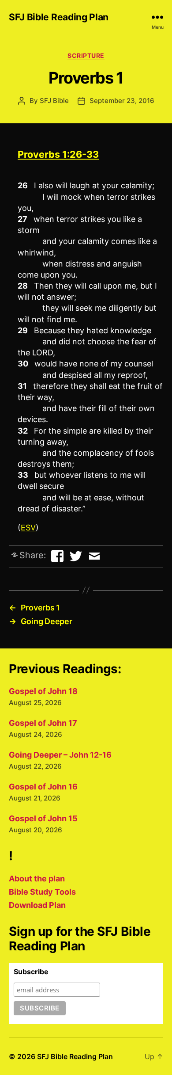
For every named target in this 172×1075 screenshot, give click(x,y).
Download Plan (37, 905)
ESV (28, 527)
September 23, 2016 (122, 100)
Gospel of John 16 (43, 786)
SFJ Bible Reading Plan (58, 17)
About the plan (37, 878)
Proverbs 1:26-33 (58, 154)
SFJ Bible (54, 100)
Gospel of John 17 (43, 723)
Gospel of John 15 (43, 818)
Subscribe (31, 971)
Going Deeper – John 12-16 (60, 754)
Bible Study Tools (42, 891)
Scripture (86, 55)
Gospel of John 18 (43, 691)
